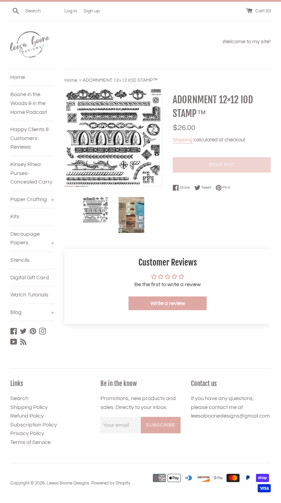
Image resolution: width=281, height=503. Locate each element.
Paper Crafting (32, 199)
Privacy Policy (27, 433)
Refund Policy (27, 416)
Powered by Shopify (110, 483)
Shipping (183, 139)
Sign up (92, 10)
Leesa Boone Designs (68, 483)
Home (17, 77)
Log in (70, 10)
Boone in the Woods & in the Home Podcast (28, 103)
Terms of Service (30, 442)
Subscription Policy (33, 425)
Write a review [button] (167, 303)
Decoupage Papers (32, 238)
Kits (14, 216)
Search (19, 398)
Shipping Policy (29, 407)
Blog (32, 312)
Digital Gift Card (29, 277)
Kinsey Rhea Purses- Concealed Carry (31, 173)
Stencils (19, 260)
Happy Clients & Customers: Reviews (29, 138)
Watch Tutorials (29, 294)
